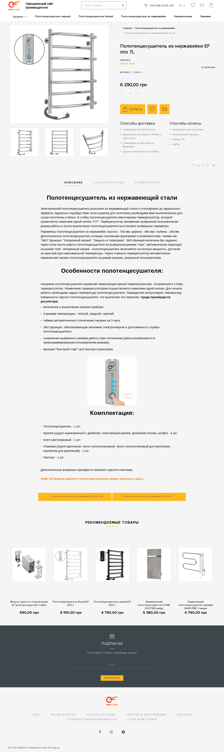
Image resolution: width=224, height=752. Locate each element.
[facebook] (100, 732)
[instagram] (112, 732)
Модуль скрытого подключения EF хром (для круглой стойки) (29, 603)
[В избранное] (152, 109)
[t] (123, 732)
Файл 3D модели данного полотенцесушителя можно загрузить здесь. (92, 478)
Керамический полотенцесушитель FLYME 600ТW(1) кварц (154, 605)
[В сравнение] (164, 109)
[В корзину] (10, 590)
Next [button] (108, 142)
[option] (24, 142)
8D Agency (44, 747)
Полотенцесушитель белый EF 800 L (71, 603)
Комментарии (147, 182)
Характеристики (108, 182)
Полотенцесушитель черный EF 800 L (112, 603)
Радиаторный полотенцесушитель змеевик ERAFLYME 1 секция (195, 605)
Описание (73, 182)
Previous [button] (10, 142)
